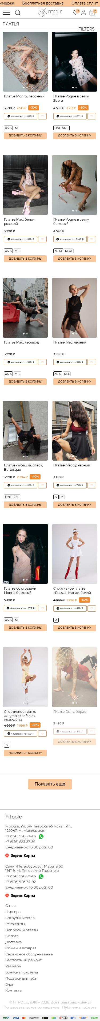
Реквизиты (15, 924)
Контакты (13, 990)
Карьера (13, 912)
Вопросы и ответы (21, 930)
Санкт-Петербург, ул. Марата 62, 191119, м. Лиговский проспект (34, 868)
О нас (10, 906)
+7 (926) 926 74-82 (20, 882)
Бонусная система (21, 972)
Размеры (13, 966)
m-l (17, 251)
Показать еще (50, 784)
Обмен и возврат (20, 948)
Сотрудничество (20, 918)
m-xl (69, 251)
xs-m (58, 251)
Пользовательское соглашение (31, 1007)
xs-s (8, 128)
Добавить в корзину (25, 135)
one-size (61, 128)
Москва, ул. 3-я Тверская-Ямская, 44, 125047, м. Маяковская (38, 828)
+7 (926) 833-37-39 (20, 842)
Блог (9, 984)
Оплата (12, 936)
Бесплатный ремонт (23, 960)
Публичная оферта (79, 1007)
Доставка (13, 942)
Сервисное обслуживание (29, 954)
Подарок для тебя (21, 978)
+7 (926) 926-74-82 (20, 836)
